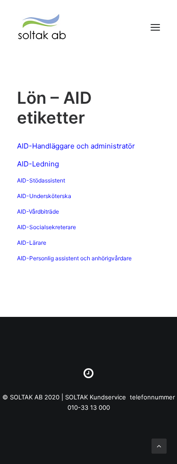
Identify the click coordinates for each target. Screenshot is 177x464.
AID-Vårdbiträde (38, 211)
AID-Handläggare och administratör (76, 145)
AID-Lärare (31, 242)
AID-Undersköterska (44, 195)
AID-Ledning (38, 163)
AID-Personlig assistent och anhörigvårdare (74, 258)
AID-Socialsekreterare (46, 227)
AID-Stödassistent (41, 180)
